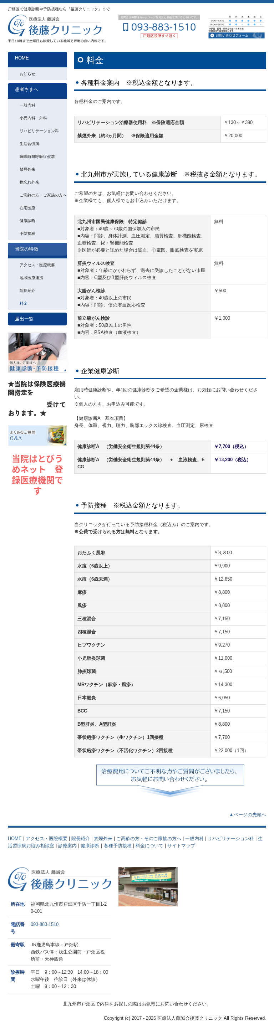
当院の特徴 (26, 249)
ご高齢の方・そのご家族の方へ (148, 838)
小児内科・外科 (33, 118)
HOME (22, 58)
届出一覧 (24, 318)
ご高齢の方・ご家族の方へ (43, 195)
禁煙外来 (27, 169)
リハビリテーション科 (39, 131)
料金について (149, 845)
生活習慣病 (29, 144)
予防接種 (27, 233)
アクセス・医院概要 (46, 838)
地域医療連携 (31, 278)
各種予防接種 (118, 845)
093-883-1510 (45, 924)
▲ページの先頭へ (247, 814)
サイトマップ (182, 845)
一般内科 (27, 105)
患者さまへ (26, 89)
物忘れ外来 (29, 182)
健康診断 (27, 220)
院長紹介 (27, 290)
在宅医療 (27, 208)
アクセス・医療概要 (37, 265)
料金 (23, 303)
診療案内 (67, 845)
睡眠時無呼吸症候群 (37, 156)
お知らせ (27, 74)
